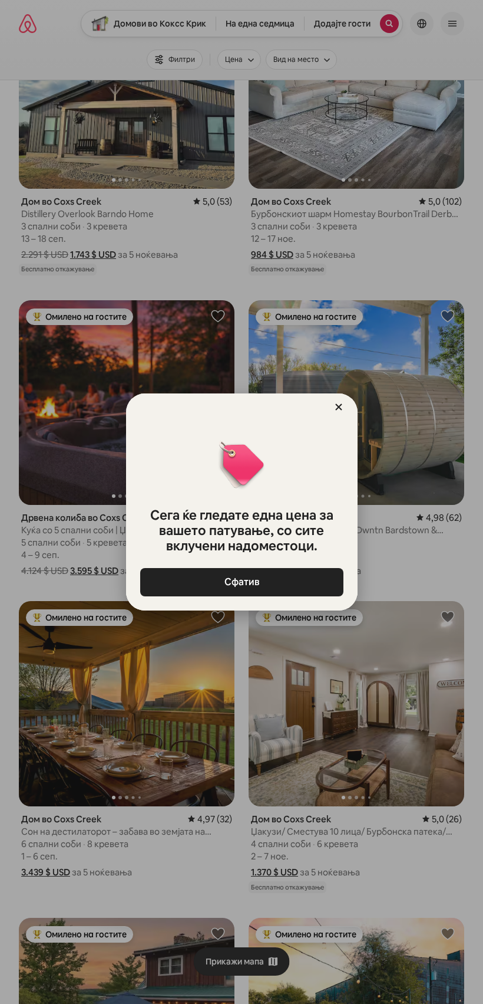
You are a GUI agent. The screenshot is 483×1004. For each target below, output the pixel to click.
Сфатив (241, 582)
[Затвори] (338, 407)
